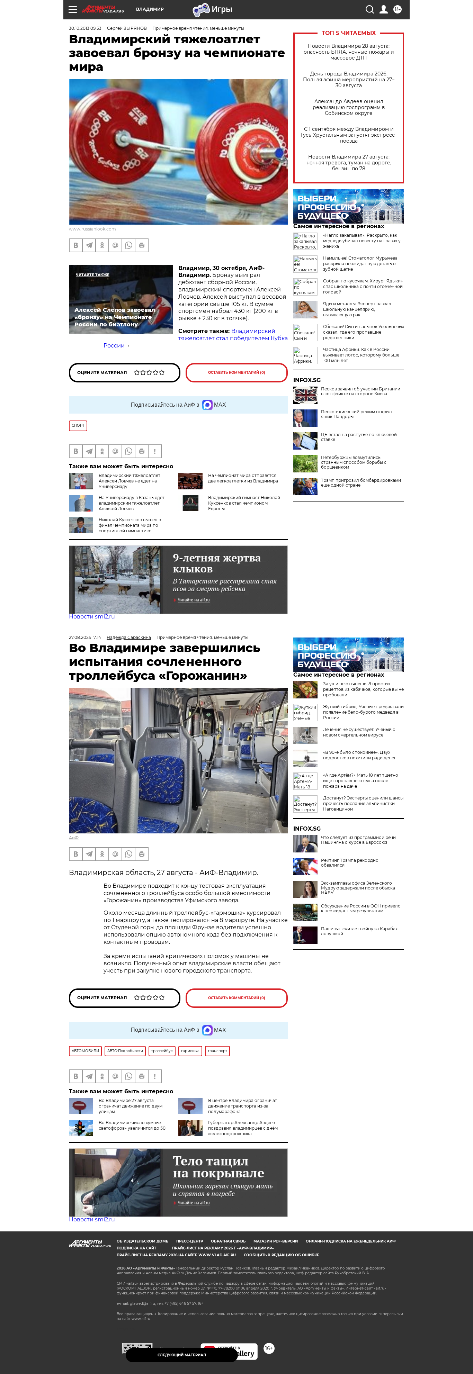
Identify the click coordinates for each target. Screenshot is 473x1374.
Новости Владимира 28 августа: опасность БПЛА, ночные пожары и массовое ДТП (349, 52)
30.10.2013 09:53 (85, 28)
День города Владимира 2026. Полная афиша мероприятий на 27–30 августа (348, 80)
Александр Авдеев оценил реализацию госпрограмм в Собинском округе (349, 107)
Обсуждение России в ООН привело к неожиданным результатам (361, 908)
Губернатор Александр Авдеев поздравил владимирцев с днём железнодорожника (243, 1128)
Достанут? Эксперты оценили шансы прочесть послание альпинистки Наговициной (363, 803)
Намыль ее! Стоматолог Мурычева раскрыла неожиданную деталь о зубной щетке (360, 263)
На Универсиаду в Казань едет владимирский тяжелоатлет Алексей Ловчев (131, 503)
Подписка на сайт (136, 1248)
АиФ (74, 837)
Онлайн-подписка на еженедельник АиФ (351, 1241)
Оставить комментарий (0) (236, 372)
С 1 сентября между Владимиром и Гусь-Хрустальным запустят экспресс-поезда (348, 135)
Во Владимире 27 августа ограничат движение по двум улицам (130, 1106)
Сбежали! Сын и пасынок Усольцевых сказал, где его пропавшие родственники (363, 332)
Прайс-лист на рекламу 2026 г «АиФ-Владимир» (223, 1248)
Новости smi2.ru (92, 616)
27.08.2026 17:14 (85, 637)
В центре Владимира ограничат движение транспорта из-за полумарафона (242, 1106)
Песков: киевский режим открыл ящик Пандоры (356, 414)
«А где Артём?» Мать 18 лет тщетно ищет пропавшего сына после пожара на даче (360, 780)
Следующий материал (182, 1355)
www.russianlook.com (92, 229)
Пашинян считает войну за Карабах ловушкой (359, 931)
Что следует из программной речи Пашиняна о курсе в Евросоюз (358, 840)
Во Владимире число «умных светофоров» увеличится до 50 (132, 1125)
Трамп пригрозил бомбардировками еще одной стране (361, 483)
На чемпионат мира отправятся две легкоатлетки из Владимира (243, 478)
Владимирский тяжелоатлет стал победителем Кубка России (196, 338)
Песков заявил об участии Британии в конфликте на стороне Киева (360, 391)
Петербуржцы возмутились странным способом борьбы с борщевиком (353, 462)
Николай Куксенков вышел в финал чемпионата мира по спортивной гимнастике (130, 525)
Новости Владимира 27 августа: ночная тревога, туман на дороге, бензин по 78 (348, 163)
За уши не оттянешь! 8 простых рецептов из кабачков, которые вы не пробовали (363, 689)
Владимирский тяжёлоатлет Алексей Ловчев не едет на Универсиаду (129, 481)
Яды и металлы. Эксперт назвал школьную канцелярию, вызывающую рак (357, 309)
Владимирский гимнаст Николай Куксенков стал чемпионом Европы (244, 503)
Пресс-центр (189, 1241)
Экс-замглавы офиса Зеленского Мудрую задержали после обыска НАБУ (358, 888)
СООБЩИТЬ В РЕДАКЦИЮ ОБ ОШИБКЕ (281, 1255)
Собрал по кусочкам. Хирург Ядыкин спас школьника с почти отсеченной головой (363, 286)
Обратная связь (228, 1241)
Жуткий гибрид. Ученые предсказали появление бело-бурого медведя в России (363, 712)
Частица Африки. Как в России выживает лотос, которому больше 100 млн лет (361, 355)
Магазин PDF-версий (275, 1241)
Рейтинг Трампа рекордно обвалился (349, 863)
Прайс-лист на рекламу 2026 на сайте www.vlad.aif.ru (176, 1255)
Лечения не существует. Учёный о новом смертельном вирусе (359, 732)
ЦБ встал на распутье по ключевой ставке (359, 437)
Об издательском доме (142, 1241)
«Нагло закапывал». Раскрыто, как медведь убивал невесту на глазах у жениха (362, 241)
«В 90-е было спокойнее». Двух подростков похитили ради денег (359, 755)
